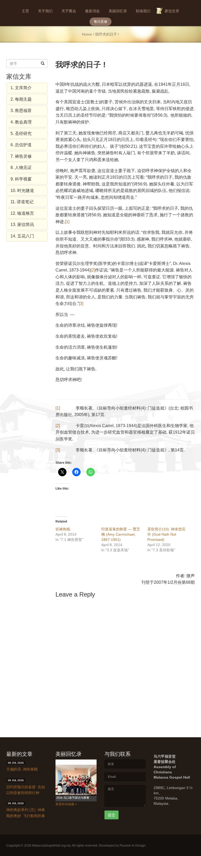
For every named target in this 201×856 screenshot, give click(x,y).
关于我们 (45, 11)
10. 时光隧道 (22, 190)
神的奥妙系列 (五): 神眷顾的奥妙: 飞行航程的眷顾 (25, 816)
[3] (81, 303)
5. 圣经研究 (21, 133)
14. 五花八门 (22, 236)
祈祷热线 (62, 529)
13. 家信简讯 (22, 224)
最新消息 (92, 11)
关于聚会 (69, 11)
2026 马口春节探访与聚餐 (72, 797)
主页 (25, 11)
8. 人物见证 (21, 167)
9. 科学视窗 (21, 179)
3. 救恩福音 (21, 110)
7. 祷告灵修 (21, 156)
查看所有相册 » (66, 804)
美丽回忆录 (118, 11)
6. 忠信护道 (21, 145)
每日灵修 (100, 22)
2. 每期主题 (21, 99)
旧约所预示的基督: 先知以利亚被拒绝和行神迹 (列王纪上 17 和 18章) (26, 793)
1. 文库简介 (21, 88)
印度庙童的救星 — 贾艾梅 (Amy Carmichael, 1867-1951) (120, 534)
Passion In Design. (133, 845)
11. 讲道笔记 (22, 202)
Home (87, 34)
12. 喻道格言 (22, 213)
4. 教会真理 (21, 122)
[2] (93, 270)
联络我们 (143, 11)
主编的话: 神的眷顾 (22, 769)
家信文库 (172, 11)
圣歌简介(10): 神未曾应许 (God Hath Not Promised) (166, 534)
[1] (67, 221)
